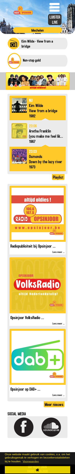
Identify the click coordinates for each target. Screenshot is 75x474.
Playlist (58, 177)
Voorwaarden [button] (31, 461)
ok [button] (37, 469)
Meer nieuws (54, 404)
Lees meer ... (58, 251)
